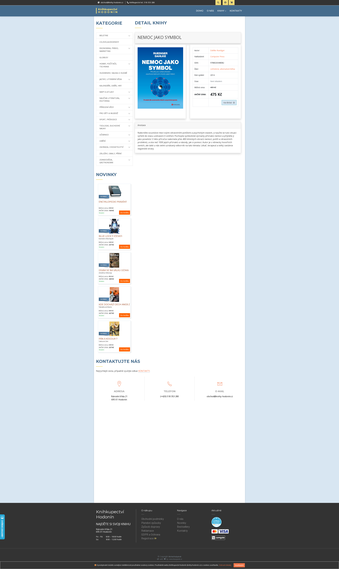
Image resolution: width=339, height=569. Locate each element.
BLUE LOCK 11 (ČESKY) (110, 236)
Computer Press (217, 56)
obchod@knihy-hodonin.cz (220, 396)
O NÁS (210, 11)
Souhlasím (239, 565)
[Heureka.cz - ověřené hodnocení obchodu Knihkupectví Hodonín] (216, 522)
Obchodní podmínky (152, 519)
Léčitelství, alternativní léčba (222, 69)
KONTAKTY (236, 11)
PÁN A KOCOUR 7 (108, 339)
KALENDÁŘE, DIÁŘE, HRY (110, 85)
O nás (180, 519)
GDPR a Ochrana (150, 534)
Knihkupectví (108, 11)
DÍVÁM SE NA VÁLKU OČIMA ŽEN (114, 271)
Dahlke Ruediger (217, 50)
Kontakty (182, 530)
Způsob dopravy (150, 526)
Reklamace (147, 530)
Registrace (147, 538)
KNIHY (220, 11)
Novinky (181, 522)
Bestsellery (183, 526)
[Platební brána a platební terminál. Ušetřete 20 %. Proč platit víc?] (218, 537)
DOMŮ (199, 11)
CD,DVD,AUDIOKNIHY (109, 42)
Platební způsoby (151, 522)
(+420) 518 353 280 (169, 396)
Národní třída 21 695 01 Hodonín (119, 398)
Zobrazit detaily (225, 565)
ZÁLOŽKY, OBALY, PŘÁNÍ (110, 153)
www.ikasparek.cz (175, 559)
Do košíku (124, 212)
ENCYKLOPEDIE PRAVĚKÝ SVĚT (113, 203)
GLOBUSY (103, 57)
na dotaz (228, 102)
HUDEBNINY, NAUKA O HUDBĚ (113, 73)
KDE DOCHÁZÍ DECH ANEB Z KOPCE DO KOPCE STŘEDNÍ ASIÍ (114, 307)
